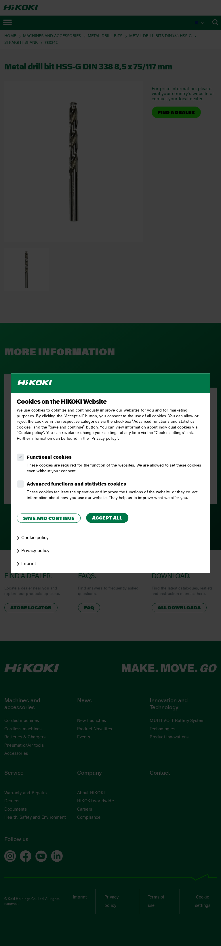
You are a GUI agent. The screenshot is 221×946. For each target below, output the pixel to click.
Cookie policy (35, 538)
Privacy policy (35, 551)
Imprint (28, 564)
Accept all (107, 518)
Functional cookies (49, 457)
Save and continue (49, 518)
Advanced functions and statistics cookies (76, 484)
